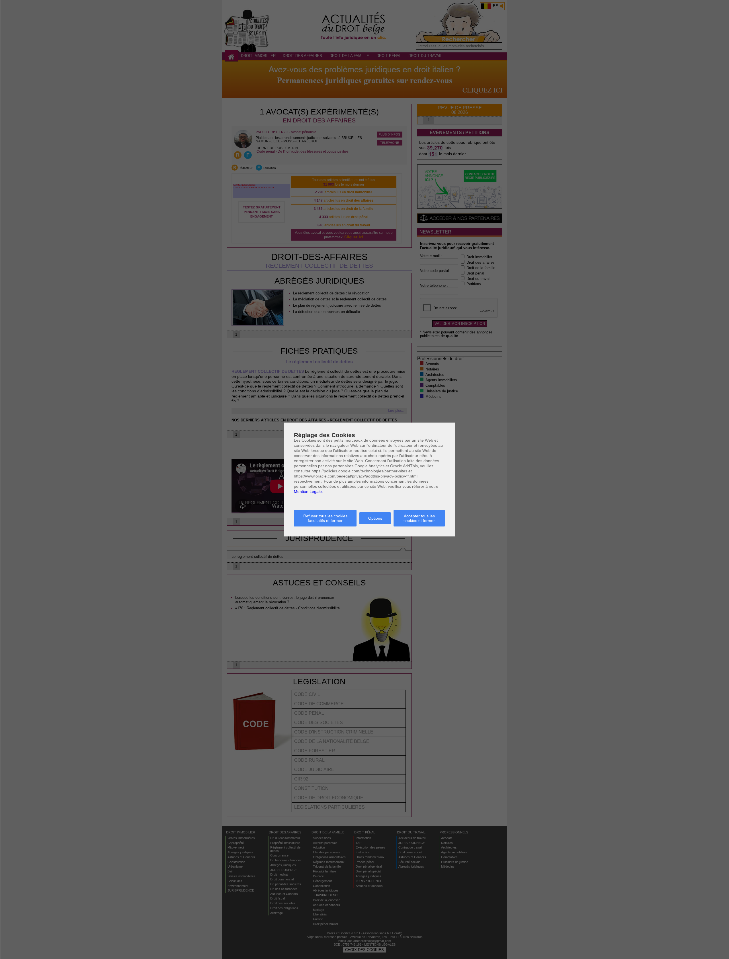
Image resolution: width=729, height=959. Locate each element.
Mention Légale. (308, 491)
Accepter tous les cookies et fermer (419, 518)
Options (375, 518)
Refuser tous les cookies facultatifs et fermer (325, 518)
